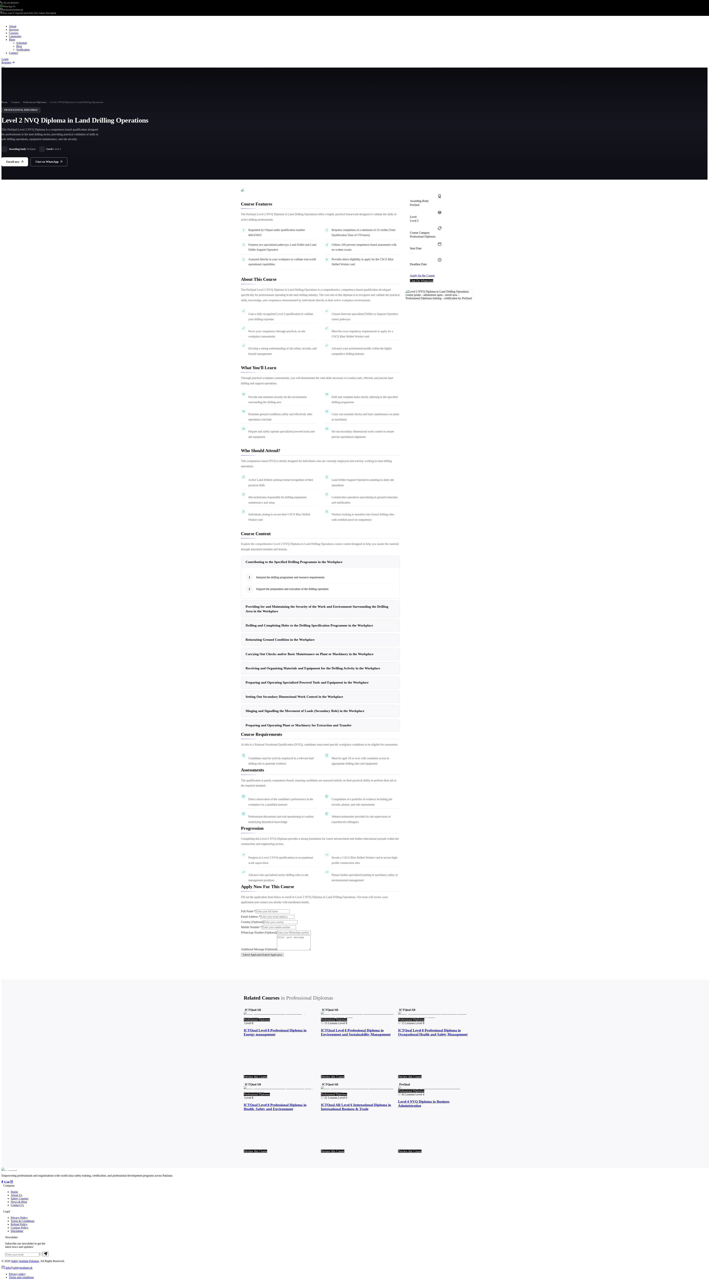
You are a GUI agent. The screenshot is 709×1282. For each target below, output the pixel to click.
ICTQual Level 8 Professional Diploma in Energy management (275, 1032)
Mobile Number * (251, 927)
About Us (16, 1195)
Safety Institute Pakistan (25, 1261)
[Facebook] (2, 1182)
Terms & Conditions (22, 1221)
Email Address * (250, 916)
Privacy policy (17, 1274)
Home (4, 102)
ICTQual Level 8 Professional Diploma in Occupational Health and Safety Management (432, 1032)
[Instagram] (11, 1182)
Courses (15, 102)
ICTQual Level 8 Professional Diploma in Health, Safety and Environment (275, 1107)
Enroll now (13, 161)
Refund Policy (19, 1224)
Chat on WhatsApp (47, 161)
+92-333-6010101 (11, 3)
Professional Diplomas (35, 102)
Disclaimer (17, 1231)
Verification (23, 49)
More (12, 39)
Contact (13, 52)
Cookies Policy (19, 1227)
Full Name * (248, 911)
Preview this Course (255, 1076)
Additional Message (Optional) (259, 949)
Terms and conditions (21, 1277)
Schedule (21, 42)
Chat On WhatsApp (421, 280)
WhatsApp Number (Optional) (259, 932)
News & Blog (19, 1201)
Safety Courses (19, 1198)
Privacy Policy (19, 1217)
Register (6, 62)
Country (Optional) (252, 922)
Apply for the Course (422, 275)
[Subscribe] (45, 1254)
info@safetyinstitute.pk (13, 9)
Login (4, 59)
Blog (19, 46)
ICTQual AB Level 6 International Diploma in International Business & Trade (356, 1107)
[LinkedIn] (8, 1182)
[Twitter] (5, 1182)
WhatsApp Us (9, 6)
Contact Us (17, 1205)
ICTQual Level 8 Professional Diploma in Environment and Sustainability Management (356, 1032)
